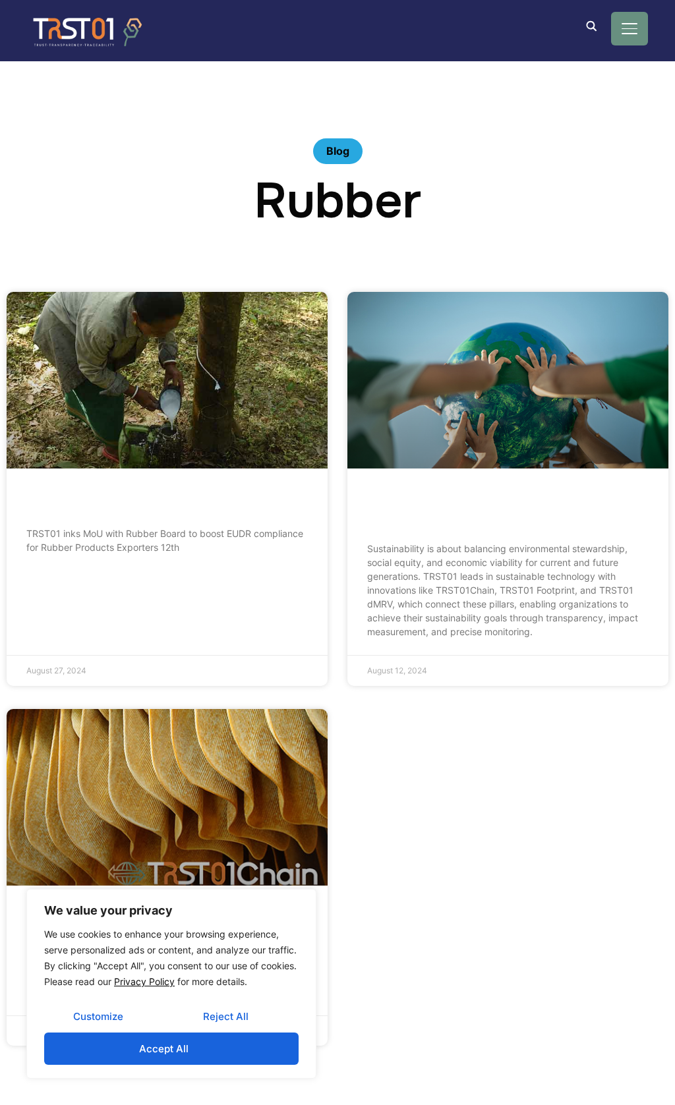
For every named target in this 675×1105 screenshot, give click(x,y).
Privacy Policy (144, 981)
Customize (98, 1016)
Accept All (164, 1048)
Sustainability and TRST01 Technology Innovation (495, 510)
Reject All (226, 1016)
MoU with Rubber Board (108, 502)
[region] (171, 984)
